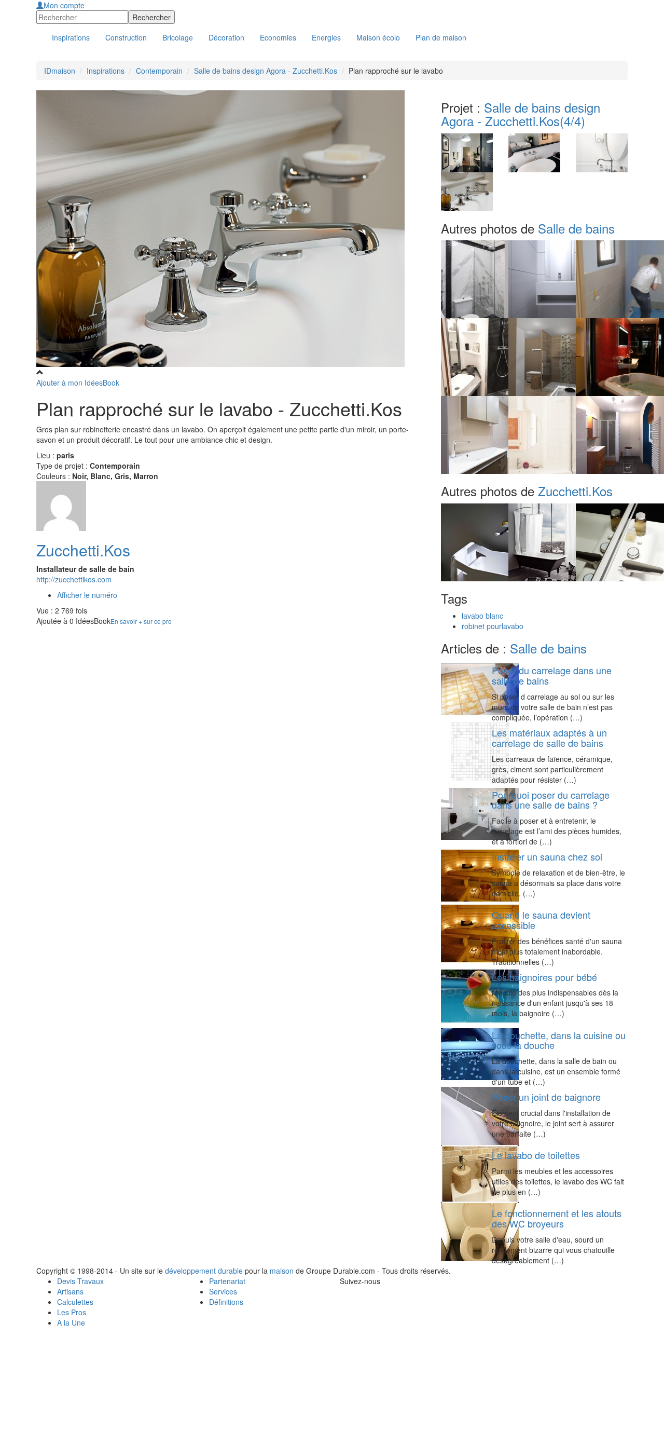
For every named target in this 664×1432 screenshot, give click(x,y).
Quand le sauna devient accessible (541, 920)
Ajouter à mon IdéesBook (77, 382)
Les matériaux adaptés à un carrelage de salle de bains (549, 737)
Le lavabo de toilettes (536, 1155)
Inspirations (106, 70)
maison (282, 1270)
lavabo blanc (482, 615)
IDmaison (59, 70)
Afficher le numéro (87, 595)
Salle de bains (576, 228)
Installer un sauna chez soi (547, 856)
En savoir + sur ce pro (141, 621)
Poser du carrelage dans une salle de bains (552, 675)
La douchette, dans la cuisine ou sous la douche (559, 1040)
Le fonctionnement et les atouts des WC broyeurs (556, 1218)
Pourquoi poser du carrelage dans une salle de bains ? (551, 800)
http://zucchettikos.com (74, 579)
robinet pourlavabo (492, 626)
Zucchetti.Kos (83, 550)
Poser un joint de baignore (546, 1096)
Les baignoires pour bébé (544, 977)
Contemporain (159, 70)
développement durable (204, 1270)
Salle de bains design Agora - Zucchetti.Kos (265, 70)
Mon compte (64, 5)
